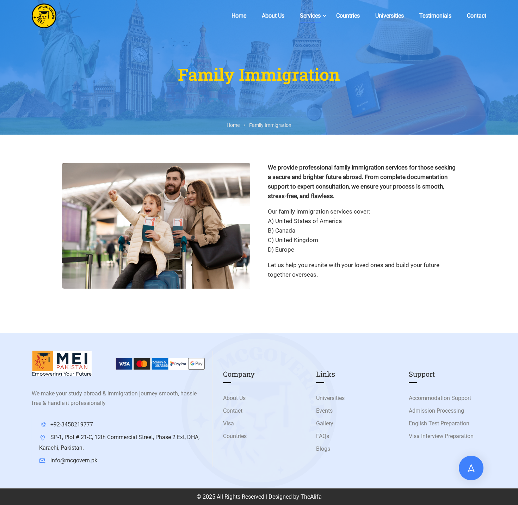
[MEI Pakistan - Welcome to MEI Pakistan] (44, 16)
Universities (389, 15)
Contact (476, 15)
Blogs (323, 448)
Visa (228, 423)
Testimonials (435, 15)
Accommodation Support (440, 398)
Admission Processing (436, 410)
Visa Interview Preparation (441, 436)
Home (239, 15)
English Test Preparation (439, 423)
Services (310, 15)
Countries (348, 15)
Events (324, 410)
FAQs (322, 436)
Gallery (324, 423)
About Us (273, 15)
